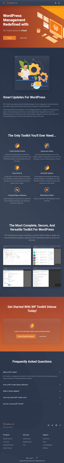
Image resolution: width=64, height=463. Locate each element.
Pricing (9, 38)
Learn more (23, 38)
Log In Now (42, 336)
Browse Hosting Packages (26, 336)
